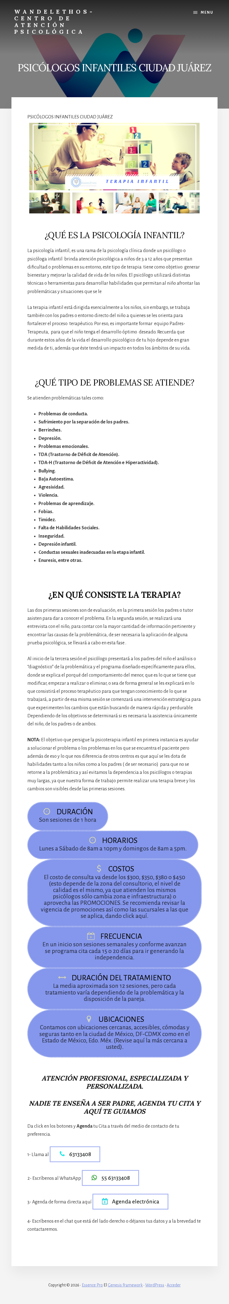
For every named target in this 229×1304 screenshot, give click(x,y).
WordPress (154, 1285)
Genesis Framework (125, 1285)
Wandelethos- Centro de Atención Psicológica (54, 21)
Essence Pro (92, 1285)
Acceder (174, 1285)
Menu (207, 12)
